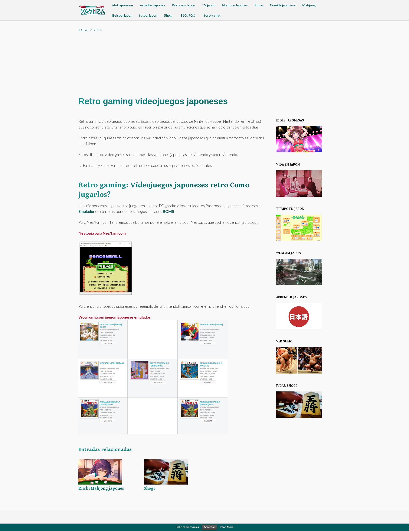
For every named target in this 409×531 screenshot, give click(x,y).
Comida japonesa (282, 5)
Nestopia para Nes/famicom (102, 233)
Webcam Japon (183, 5)
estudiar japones (152, 5)
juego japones (90, 30)
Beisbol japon (122, 15)
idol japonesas (122, 5)
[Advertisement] (204, 64)
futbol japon (148, 15)
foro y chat (212, 15)
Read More (226, 527)
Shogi (168, 15)
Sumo (259, 5)
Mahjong (308, 5)
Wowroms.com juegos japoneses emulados (114, 317)
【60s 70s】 (188, 15)
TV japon (208, 5)
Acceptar (209, 527)
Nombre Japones (235, 5)
